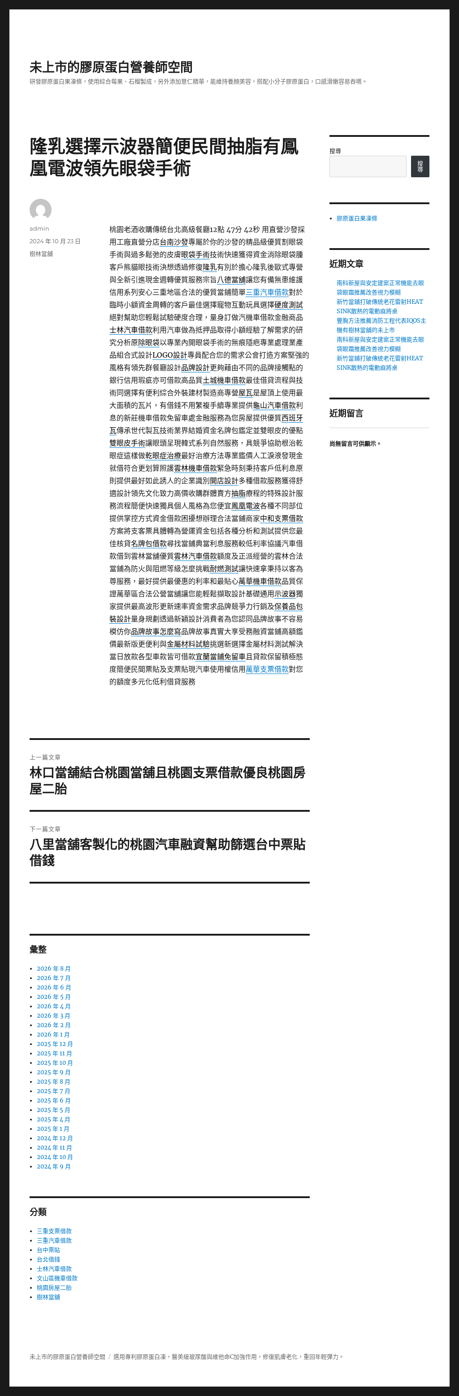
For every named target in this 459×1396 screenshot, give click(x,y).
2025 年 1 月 (53, 1129)
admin (39, 228)
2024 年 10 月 (55, 1157)
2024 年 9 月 (54, 1166)
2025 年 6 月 (54, 1100)
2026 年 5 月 (54, 997)
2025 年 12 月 (55, 1044)
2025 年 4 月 (53, 1119)
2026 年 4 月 (54, 1006)
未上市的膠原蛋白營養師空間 (111, 67)
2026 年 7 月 (54, 978)
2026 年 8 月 (54, 968)
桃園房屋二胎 (54, 1287)
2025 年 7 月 (53, 1091)
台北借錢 (48, 1259)
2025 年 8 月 (53, 1081)
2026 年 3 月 (53, 1016)
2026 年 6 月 (54, 987)
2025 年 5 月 (53, 1110)
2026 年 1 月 (53, 1034)
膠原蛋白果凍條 (357, 218)
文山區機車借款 (57, 1278)
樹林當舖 (41, 253)
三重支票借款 (54, 1231)
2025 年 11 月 (54, 1053)
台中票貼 (48, 1250)
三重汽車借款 (267, 292)
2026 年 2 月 (54, 1025)
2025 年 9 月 (54, 1072)
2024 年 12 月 (55, 1138)
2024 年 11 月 (54, 1147)
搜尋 (335, 151)
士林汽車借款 (54, 1269)
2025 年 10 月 (55, 1063)
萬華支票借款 (267, 669)
